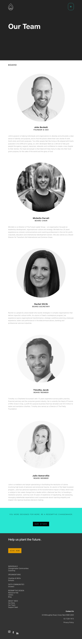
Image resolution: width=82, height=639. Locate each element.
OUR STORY (41, 524)
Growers (11, 587)
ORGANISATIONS (14, 575)
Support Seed (13, 607)
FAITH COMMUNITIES (16, 584)
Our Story (11, 603)
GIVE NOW (15, 550)
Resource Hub (13, 593)
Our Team (11, 605)
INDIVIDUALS (13, 566)
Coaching (11, 571)
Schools (11, 580)
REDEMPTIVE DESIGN (16, 591)
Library (10, 595)
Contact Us (70, 611)
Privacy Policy (69, 622)
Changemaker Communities (18, 568)
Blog (10, 597)
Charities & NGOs (14, 578)
